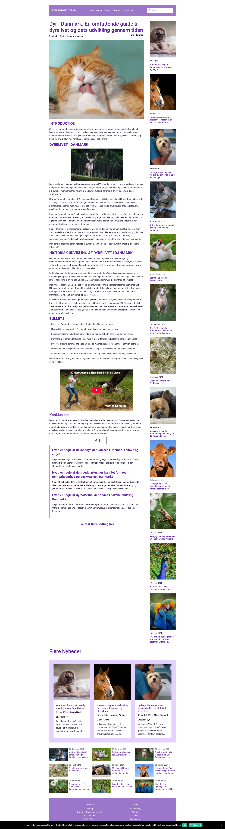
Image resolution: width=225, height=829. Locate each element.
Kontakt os (128, 10)
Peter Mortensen (75, 36)
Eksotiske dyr (62, 717)
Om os (107, 10)
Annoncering (96, 10)
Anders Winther (118, 715)
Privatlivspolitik (195, 825)
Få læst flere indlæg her (96, 524)
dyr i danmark (137, 35)
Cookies (116, 10)
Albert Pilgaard (161, 715)
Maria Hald (75, 712)
